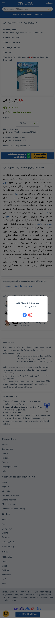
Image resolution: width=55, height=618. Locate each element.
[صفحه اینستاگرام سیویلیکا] (30, 315)
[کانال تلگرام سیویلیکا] (24, 315)
